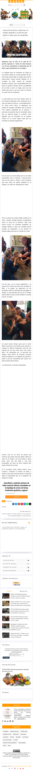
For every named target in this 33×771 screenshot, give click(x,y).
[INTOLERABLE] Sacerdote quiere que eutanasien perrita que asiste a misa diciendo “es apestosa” (20, 611)
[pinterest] (23, 1)
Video (4, 745)
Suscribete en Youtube (10, 567)
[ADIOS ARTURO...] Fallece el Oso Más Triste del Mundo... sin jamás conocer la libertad (20, 635)
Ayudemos (5, 731)
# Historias (9, 501)
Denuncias (16, 734)
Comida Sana (24, 731)
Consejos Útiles (7, 734)
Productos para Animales (9, 742)
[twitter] (9, 1)
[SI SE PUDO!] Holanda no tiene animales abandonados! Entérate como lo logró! (19, 618)
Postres (16, 739)
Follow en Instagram (9, 570)
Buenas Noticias (14, 731)
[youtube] (20, 1)
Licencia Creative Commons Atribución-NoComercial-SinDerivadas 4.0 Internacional (16, 756)
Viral (9, 745)
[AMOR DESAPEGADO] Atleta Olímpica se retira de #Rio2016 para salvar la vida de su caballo (20, 596)
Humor (12, 737)
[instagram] (15, 1)
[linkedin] (7, 721)
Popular (9, 591)
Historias (7, 38)
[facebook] (12, 1)
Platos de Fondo (7, 739)
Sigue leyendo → (21, 718)
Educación (23, 734)
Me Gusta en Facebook (9, 563)
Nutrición (25, 737)
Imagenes (18, 737)
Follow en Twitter (8, 560)
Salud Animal (22, 742)
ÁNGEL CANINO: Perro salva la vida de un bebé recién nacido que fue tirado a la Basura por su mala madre (21, 603)
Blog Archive (23, 591)
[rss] (18, 1)
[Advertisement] (16, 204)
